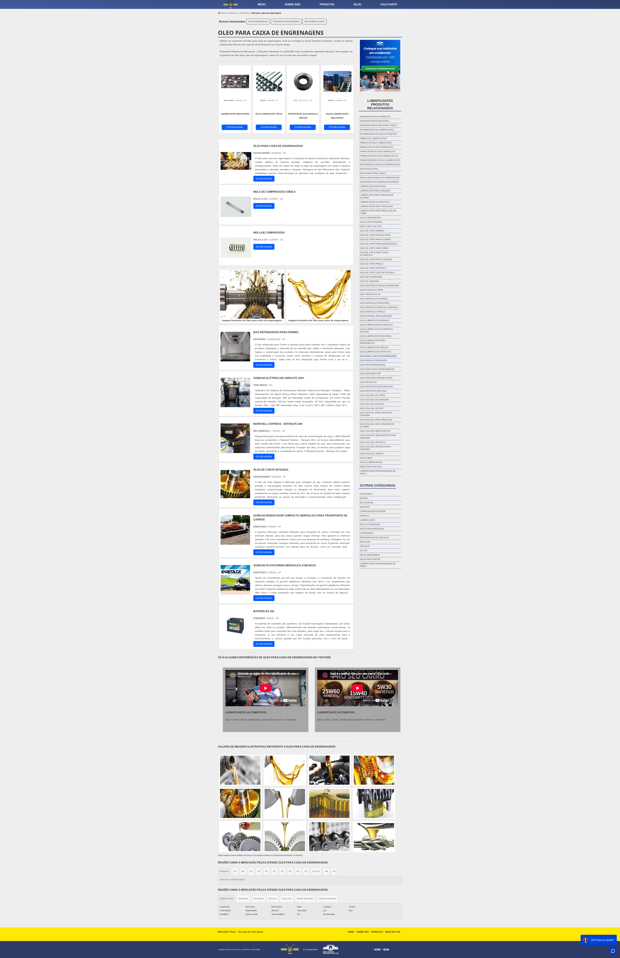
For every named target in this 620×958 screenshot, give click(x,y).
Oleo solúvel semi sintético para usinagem (378, 436)
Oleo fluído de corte (371, 290)
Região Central (226, 898)
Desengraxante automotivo (375, 117)
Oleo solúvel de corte (372, 395)
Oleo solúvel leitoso (371, 408)
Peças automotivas (370, 524)
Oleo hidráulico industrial (375, 303)
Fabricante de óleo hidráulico (376, 147)
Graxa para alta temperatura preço (379, 182)
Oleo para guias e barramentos (377, 369)
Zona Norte (243, 898)
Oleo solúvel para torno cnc (376, 420)
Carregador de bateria (373, 511)
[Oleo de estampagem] (329, 836)
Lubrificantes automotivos (374, 202)
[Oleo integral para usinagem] (374, 836)
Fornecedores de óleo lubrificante (380, 160)
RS (282, 871)
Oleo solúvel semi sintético (375, 431)
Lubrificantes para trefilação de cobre (378, 212)
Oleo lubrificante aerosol (374, 320)
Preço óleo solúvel (371, 467)
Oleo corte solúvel (371, 226)
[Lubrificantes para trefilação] (374, 803)
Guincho (364, 516)
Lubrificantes (367, 520)
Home (351, 932)
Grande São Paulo (305, 898)
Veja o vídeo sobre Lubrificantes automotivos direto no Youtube (260, 719)
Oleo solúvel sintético (372, 442)
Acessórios (366, 494)
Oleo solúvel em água (372, 404)
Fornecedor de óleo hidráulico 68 (379, 156)
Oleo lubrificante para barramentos (372, 341)
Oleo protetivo (368, 382)
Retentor (365, 542)
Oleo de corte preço (371, 264)
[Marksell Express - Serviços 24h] (235, 451)
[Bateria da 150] (235, 638)
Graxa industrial (369, 169)
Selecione (224, 871)
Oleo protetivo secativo (315, 21)
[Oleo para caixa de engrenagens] (252, 294)
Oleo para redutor (370, 373)
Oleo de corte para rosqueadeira (378, 244)
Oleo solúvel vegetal (372, 454)
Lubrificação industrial (373, 186)
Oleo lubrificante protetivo (375, 352)
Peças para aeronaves (372, 529)
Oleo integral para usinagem (376, 316)
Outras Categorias (377, 485)
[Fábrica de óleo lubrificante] (240, 770)
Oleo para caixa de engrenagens (378, 356)
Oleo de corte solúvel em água (377, 272)
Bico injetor (366, 503)
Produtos (327, 4)
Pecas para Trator (370, 559)
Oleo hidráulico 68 (370, 294)
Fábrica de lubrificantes (373, 138)
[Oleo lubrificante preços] (285, 803)
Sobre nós (292, 4)
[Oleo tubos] (329, 770)
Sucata (363, 551)
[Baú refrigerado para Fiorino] (235, 359)
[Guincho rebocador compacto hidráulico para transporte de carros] (235, 542)
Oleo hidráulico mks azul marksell (379, 307)
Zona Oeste (258, 898)
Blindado (365, 507)
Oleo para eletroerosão (373, 360)
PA (334, 871)
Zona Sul (273, 898)
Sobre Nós (362, 932)
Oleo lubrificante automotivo (376, 325)
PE (290, 871)
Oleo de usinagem (369, 281)
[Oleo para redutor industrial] (374, 770)
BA (298, 871)
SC (274, 871)
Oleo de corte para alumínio (375, 239)
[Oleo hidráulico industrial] (240, 803)
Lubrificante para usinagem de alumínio (376, 196)
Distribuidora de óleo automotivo (378, 134)
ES (251, 871)
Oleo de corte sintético (373, 268)
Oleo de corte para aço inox (375, 235)
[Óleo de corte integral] (235, 497)
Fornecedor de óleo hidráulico (286, 21)
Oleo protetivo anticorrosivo (376, 387)
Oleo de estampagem (371, 277)
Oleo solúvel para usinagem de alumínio (377, 425)
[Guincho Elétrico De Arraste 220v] (235, 405)
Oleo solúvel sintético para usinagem (375, 448)
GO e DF (316, 871)
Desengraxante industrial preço (378, 125)
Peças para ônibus (370, 555)
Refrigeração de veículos (374, 537)
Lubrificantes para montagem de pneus (377, 472)
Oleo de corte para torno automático (374, 253)
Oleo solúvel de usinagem (374, 400)
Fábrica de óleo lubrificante (376, 143)
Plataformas (367, 533)
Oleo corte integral (371, 222)
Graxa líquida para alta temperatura (380, 178)
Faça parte (389, 4)
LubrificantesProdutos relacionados (380, 104)
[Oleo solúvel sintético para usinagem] (285, 770)
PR (266, 871)
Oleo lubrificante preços (374, 347)
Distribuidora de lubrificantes (377, 130)
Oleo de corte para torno (374, 248)
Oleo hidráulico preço (372, 312)
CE (305, 871)
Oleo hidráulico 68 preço (374, 299)
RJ (235, 871)
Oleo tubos (366, 458)
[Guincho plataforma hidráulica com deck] (235, 592)
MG (242, 871)
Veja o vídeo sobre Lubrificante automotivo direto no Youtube (351, 719)
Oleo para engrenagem (372, 365)
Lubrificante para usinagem (375, 191)
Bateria (364, 498)
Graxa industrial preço (258, 21)
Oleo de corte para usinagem (376, 259)
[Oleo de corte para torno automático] (329, 803)
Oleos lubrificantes (371, 462)
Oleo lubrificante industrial (376, 336)
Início (261, 4)
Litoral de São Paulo (327, 898)
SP (258, 871)
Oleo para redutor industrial (376, 378)
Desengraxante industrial (374, 121)
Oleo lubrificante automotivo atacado (376, 330)
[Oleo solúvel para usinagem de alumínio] (240, 836)
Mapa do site (392, 932)
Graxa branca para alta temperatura (380, 164)
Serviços (365, 546)
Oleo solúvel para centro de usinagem (376, 414)
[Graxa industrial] (285, 836)
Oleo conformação (370, 218)
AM (326, 871)
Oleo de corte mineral (372, 231)
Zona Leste (287, 898)
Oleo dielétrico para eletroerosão (379, 286)
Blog (357, 4)
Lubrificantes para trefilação (376, 206)
